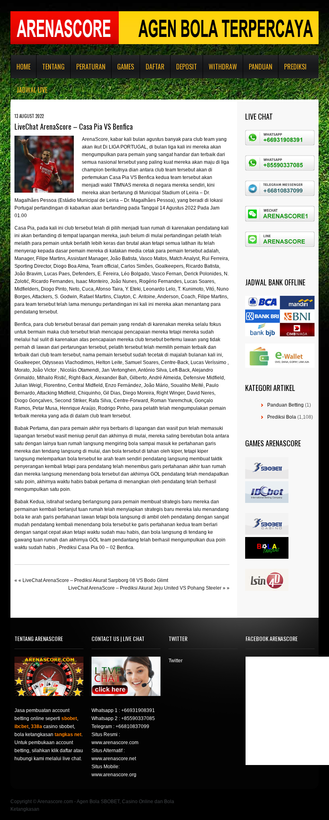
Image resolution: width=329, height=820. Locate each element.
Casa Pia (24, 228)
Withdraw (223, 66)
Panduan (260, 66)
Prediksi (295, 66)
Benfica (22, 324)
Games (125, 66)
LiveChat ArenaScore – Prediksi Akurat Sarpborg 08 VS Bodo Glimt (95, 580)
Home (23, 66)
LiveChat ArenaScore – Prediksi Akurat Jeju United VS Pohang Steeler (144, 588)
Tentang (53, 66)
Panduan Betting (285, 405)
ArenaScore (95, 139)
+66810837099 (132, 726)
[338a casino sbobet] (266, 533)
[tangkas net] (266, 557)
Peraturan (91, 66)
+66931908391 (138, 710)
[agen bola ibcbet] (266, 501)
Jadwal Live (31, 90)
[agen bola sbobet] (266, 477)
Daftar (155, 66)
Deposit (186, 66)
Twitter (176, 660)
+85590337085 (138, 718)
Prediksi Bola (281, 417)
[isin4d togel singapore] (266, 589)
